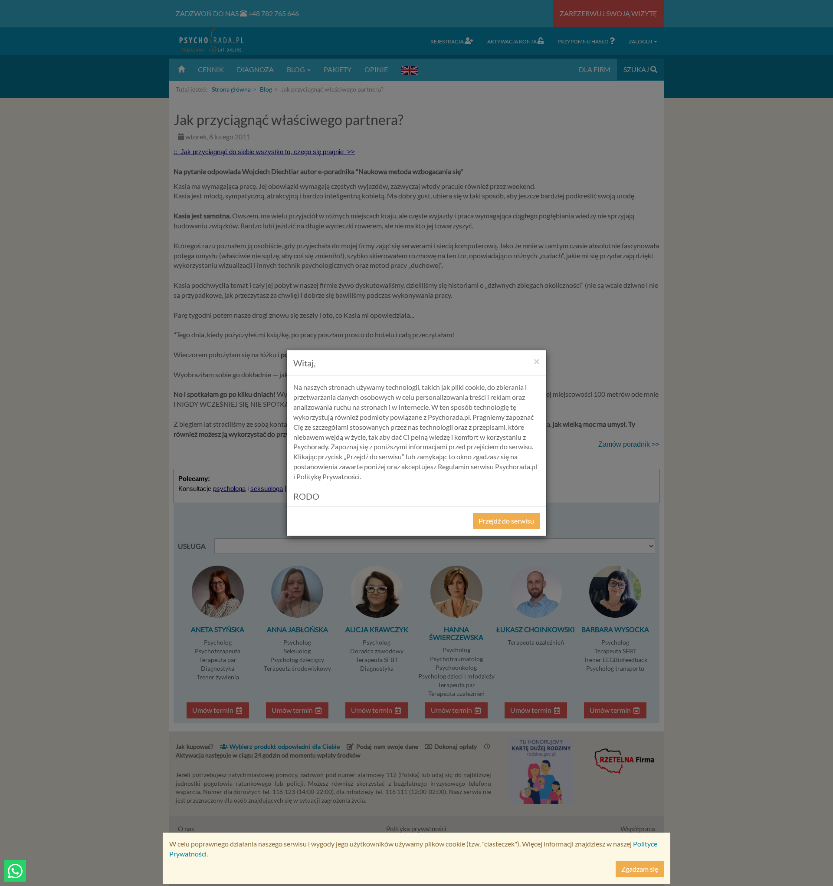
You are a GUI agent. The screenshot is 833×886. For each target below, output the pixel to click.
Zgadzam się (639, 869)
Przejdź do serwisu (506, 521)
